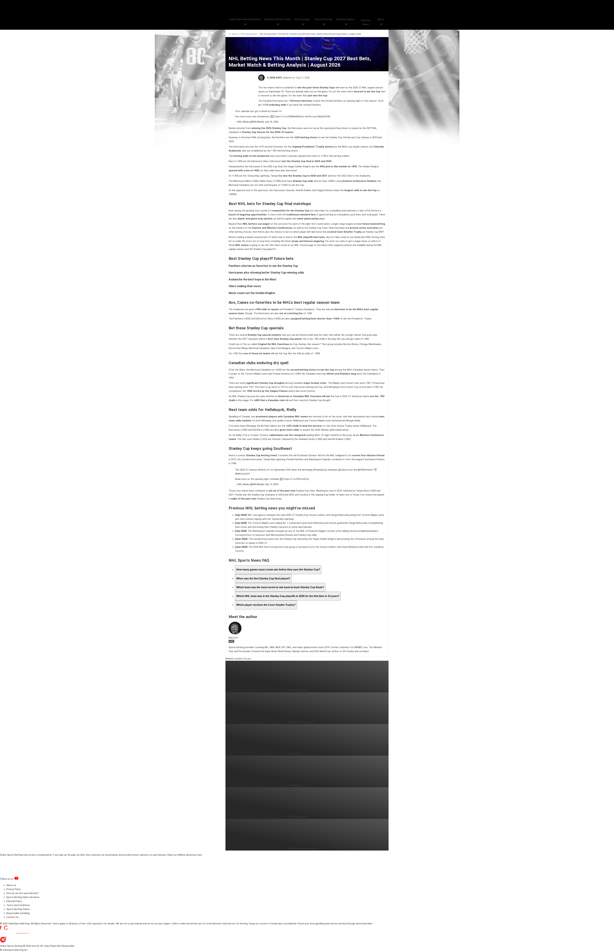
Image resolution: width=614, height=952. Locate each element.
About (380, 19)
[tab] (278, 569)
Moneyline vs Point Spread (303, 848)
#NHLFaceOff (242, 473)
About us (11, 885)
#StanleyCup (320, 469)
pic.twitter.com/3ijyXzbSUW (315, 116)
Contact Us (12, 917)
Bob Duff (276, 77)
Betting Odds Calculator (302, 721)
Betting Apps (302, 19)
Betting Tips (295, 785)
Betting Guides (345, 19)
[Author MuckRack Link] (231, 642)
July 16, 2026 (271, 121)
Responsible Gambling (18, 913)
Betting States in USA (277, 19)
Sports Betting (323, 19)
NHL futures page (304, 245)
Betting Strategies (299, 690)
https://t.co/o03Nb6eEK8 (287, 116)
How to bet (295, 753)
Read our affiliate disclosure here (184, 854)
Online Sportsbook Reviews (245, 19)
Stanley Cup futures (253, 132)
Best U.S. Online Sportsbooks (244, 34)
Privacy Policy (13, 889)
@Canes (342, 469)
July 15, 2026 (271, 484)
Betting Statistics (298, 816)
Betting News (365, 22)
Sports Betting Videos (18, 909)
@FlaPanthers (365, 469)
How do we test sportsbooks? (22, 893)
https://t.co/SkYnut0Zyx (296, 479)
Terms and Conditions (18, 905)
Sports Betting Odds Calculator (22, 897)
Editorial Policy (14, 901)
